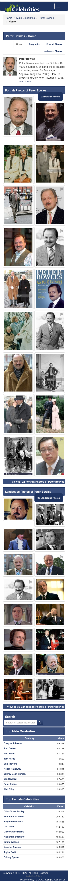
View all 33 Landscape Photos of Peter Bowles (35, 706)
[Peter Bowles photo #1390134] (49, 664)
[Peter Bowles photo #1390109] (49, 331)
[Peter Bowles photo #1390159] (18, 289)
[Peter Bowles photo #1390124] (18, 615)
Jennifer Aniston (12, 847)
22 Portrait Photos (50, 96)
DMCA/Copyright (44, 879)
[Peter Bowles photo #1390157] (49, 372)
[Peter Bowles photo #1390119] (49, 515)
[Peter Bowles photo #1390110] (18, 664)
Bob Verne (9, 753)
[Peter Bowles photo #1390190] (49, 639)
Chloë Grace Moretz (14, 831)
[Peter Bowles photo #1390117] (49, 289)
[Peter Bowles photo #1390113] (18, 205)
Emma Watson (11, 842)
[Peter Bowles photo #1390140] (49, 247)
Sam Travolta (10, 763)
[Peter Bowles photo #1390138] (49, 615)
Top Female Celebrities (22, 799)
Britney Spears (11, 857)
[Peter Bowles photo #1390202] (49, 122)
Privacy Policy (27, 879)
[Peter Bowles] (10, 66)
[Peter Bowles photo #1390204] (18, 247)
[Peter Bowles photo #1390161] (18, 540)
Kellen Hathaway (12, 768)
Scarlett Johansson (14, 816)
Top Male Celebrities (20, 731)
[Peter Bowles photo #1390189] (18, 331)
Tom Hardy (9, 758)
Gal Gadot (9, 826)
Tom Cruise (10, 748)
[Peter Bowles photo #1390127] (49, 689)
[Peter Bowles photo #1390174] (49, 164)
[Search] (40, 722)
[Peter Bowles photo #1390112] (18, 509)
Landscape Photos (52, 51)
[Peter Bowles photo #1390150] (18, 689)
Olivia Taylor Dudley (14, 811)
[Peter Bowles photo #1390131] (49, 565)
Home (19, 44)
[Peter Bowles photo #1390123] (49, 590)
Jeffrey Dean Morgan (15, 773)
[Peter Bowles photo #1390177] (18, 372)
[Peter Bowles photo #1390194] (49, 205)
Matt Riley (9, 789)
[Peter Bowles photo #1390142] (18, 639)
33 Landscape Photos (49, 497)
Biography (34, 44)
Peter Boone (10, 784)
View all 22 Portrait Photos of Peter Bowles (38, 481)
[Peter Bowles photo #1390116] (49, 540)
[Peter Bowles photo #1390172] (18, 590)
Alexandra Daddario (14, 836)
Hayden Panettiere (13, 821)
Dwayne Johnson (13, 743)
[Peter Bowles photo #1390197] (49, 414)
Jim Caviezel (10, 778)
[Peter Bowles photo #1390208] (49, 456)
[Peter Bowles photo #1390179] (18, 164)
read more (25, 81)
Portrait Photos (54, 44)
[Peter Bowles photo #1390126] (18, 565)
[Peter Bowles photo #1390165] (18, 116)
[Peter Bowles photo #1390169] (18, 414)
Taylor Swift (10, 852)
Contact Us (59, 879)
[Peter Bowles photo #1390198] (18, 456)
